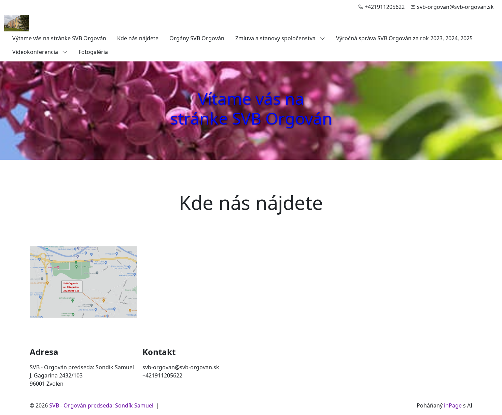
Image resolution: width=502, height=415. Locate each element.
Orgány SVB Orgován (196, 38)
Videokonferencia (35, 52)
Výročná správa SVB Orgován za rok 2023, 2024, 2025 (404, 38)
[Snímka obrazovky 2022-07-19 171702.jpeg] (83, 282)
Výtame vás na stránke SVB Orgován (59, 38)
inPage (453, 405)
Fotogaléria (93, 52)
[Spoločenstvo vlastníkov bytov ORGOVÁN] (16, 22)
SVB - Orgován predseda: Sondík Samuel (101, 405)
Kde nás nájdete (137, 38)
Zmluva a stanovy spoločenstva (276, 38)
